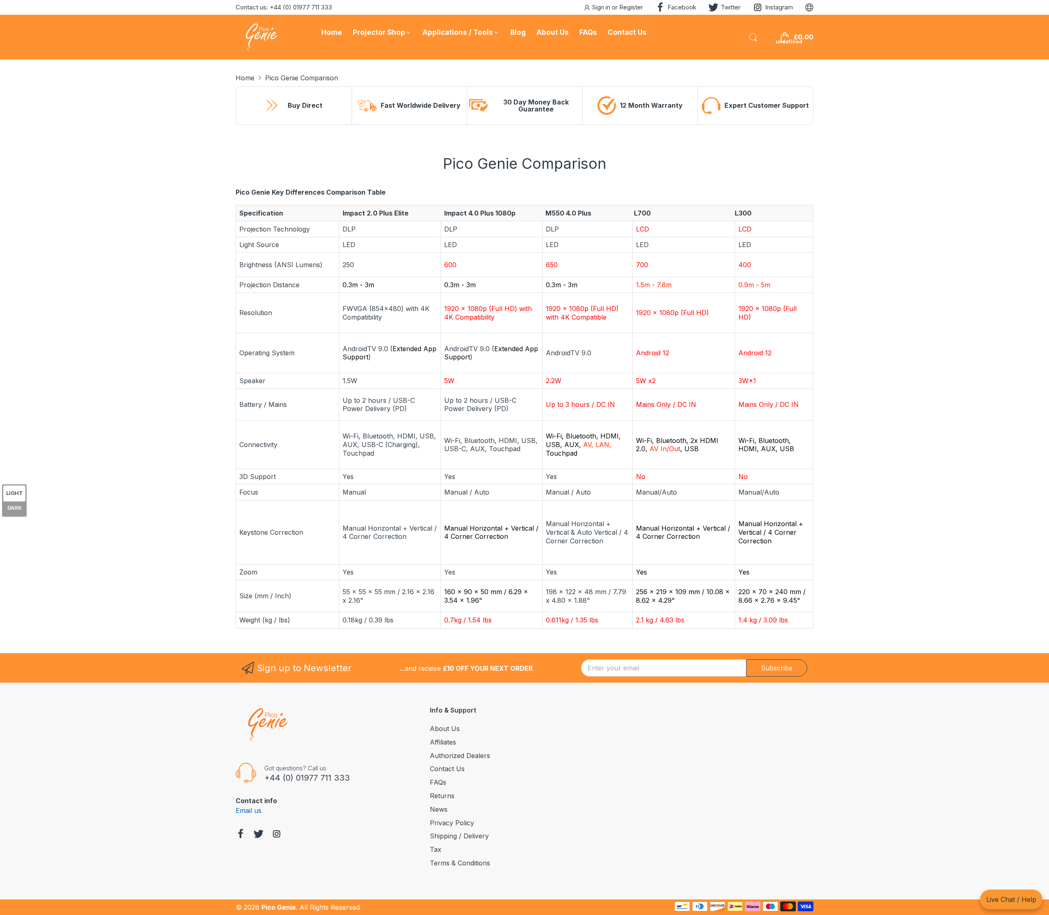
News (438, 809)
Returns (442, 796)
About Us (445, 728)
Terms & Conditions (460, 863)
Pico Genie (278, 907)
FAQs (438, 782)
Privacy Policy (452, 823)
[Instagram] (277, 835)
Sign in (602, 7)
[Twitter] (258, 835)
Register (631, 7)
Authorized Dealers (460, 756)
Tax (435, 849)
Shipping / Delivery (459, 836)
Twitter (730, 7)
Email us (248, 810)
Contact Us (447, 769)
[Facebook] (240, 835)
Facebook (682, 7)
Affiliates (443, 742)
